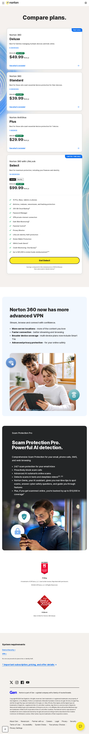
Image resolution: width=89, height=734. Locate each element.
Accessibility (27, 725)
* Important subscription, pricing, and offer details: (28, 664)
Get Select (44, 260)
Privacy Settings (16, 728)
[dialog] (5, 729)
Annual (13, 179)
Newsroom (25, 721)
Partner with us (38, 721)
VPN (3, 654)
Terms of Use (15, 725)
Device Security (8, 650)
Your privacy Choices (57, 725)
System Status (40, 725)
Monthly (20, 179)
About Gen (14, 721)
